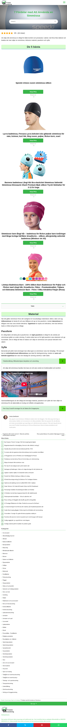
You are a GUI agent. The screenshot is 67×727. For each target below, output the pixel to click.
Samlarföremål (6, 648)
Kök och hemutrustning (9, 603)
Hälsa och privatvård (8, 586)
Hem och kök (6, 592)
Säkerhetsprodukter (8, 645)
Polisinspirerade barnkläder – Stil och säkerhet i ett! (17, 496)
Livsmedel (5, 621)
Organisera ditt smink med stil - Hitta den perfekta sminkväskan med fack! (16, 434)
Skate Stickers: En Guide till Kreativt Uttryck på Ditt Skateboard (21, 486)
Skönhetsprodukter (8, 657)
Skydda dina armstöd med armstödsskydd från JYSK (18, 449)
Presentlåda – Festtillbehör (10, 633)
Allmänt (5, 538)
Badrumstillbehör (7, 541)
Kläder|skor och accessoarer (10, 600)
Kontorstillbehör (7, 606)
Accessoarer (6, 533)
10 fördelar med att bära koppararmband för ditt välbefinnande (20, 493)
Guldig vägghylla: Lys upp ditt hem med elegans (17, 520)
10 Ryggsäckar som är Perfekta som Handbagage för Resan (20, 455)
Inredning (5, 595)
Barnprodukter (6, 544)
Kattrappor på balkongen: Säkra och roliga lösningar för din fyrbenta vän (23, 469)
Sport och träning (7, 671)
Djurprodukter (6, 562)
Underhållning (6, 686)
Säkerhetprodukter (8, 642)
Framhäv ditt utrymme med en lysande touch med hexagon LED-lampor (23, 517)
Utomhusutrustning (8, 689)
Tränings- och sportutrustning (10, 680)
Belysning (5, 547)
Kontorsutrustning (7, 609)
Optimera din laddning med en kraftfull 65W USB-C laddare (20, 483)
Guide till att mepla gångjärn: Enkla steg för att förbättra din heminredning (23, 510)
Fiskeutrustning (7, 577)
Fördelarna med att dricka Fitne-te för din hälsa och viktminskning (21, 459)
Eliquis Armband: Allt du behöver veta (14, 462)
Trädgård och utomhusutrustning (11, 674)
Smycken (5, 668)
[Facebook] (8, 725)
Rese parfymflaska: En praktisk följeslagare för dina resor (50, 434)
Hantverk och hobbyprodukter (10, 589)
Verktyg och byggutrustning (10, 692)
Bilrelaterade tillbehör (8, 550)
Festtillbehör (6, 574)
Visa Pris (33, 92)
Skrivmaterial (6, 665)
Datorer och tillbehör (8, 559)
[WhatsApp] (58, 725)
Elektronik (5, 571)
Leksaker (5, 615)
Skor (4, 659)
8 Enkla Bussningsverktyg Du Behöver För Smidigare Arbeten (20, 479)
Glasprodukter (6, 583)
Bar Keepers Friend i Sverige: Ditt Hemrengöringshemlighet (20, 442)
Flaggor (5, 580)
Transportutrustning (8, 683)
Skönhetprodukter (7, 654)
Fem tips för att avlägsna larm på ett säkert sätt (16, 466)
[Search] (54, 21)
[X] (25, 725)
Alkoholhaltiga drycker (8, 535)
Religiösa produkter (8, 636)
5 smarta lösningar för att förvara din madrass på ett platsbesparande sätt (23, 506)
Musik (4, 630)
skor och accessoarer (8, 662)
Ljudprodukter (6, 624)
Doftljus (5, 565)
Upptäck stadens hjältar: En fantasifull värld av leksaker (19, 472)
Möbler (4, 627)
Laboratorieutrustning (8, 612)
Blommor (5, 553)
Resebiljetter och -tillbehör (9, 639)
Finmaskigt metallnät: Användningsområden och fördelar (19, 489)
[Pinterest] (42, 725)
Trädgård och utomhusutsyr (10, 677)
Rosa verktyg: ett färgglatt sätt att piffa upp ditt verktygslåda (20, 500)
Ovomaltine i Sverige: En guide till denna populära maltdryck (20, 513)
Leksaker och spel (7, 618)
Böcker (4, 556)
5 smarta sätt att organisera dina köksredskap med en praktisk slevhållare (24, 452)
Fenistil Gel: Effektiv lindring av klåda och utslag (17, 476)
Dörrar (4, 568)
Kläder (4, 597)
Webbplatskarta (5, 715)
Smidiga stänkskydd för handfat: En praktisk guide (17, 523)
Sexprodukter (6, 651)
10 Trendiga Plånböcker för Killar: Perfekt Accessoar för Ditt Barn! (21, 503)
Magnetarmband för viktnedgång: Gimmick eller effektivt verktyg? (21, 445)
